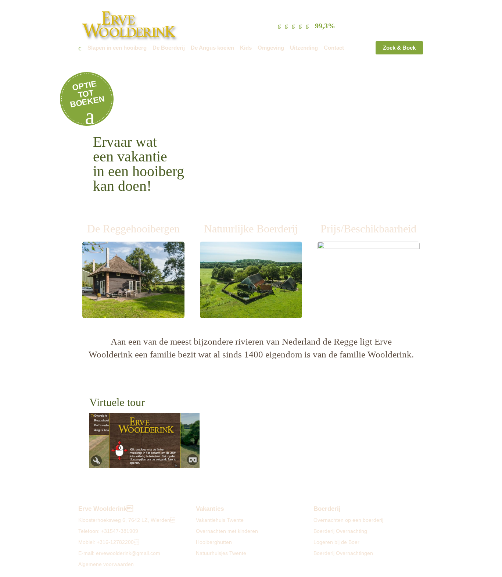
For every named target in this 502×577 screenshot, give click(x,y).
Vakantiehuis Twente (220, 520)
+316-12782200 (118, 542)
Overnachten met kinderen (227, 531)
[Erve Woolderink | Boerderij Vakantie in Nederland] (135, 24)
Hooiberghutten (214, 542)
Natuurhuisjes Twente (221, 553)
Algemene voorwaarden (106, 564)
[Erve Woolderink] (80, 49)
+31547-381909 (119, 531)
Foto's (354, 7)
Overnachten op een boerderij (348, 520)
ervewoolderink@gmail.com (128, 553)
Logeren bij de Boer (336, 542)
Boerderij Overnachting (340, 531)
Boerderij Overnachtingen (343, 553)
